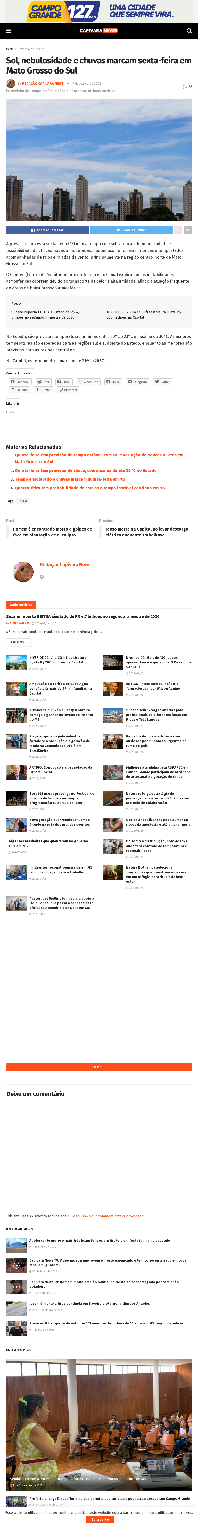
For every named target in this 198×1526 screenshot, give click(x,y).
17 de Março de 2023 (86, 83)
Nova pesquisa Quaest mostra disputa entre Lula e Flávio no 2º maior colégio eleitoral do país (61, 981)
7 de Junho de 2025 (44, 1247)
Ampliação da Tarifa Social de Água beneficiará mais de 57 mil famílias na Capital (60, 688)
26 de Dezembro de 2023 (47, 1310)
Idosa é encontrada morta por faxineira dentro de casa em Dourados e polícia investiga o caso (159, 981)
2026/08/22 (135, 966)
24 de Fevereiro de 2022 (47, 1505)
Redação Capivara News (43, 83)
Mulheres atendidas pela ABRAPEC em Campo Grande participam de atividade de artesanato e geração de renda (158, 772)
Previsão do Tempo (31, 49)
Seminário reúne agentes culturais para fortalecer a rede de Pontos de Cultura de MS (78, 1479)
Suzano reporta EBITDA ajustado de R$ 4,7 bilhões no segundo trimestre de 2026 (82, 616)
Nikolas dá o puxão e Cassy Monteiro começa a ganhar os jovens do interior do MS (61, 714)
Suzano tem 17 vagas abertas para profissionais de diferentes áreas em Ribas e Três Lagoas (156, 714)
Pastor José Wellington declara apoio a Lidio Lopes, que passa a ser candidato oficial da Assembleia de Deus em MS (61, 903)
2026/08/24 (41, 623)
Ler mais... (19, 642)
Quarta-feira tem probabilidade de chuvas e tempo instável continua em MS (90, 488)
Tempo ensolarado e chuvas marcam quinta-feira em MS (70, 479)
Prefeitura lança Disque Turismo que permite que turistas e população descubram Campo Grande (109, 1499)
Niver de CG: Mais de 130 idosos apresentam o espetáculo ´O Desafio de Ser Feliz (159, 662)
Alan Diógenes (19, 623)
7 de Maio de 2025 (43, 1329)
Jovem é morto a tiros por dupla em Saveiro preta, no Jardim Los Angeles (89, 1303)
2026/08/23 (39, 809)
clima (23, 501)
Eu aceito (100, 1519)
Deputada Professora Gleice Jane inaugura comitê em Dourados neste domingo (59, 929)
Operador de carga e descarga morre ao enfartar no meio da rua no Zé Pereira (156, 955)
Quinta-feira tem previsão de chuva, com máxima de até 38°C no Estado (86, 470)
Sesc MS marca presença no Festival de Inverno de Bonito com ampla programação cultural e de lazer (61, 798)
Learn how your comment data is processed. (107, 1216)
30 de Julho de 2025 (44, 1271)
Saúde (48, 91)
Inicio (10, 49)
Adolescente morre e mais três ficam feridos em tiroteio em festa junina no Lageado (99, 1240)
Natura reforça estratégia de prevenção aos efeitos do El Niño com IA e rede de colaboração (157, 798)
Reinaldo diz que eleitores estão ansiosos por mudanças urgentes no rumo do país (156, 740)
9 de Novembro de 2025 (27, 1485)
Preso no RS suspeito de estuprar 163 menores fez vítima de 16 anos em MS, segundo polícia (106, 1323)
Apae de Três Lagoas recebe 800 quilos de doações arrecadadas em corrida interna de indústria (158, 929)
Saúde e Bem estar (70, 91)
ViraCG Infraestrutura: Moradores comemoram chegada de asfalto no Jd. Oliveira (61, 1038)
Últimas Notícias (102, 91)
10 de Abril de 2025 (44, 1293)
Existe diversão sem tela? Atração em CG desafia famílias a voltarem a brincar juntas (159, 903)
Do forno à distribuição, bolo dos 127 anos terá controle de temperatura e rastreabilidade (156, 845)
